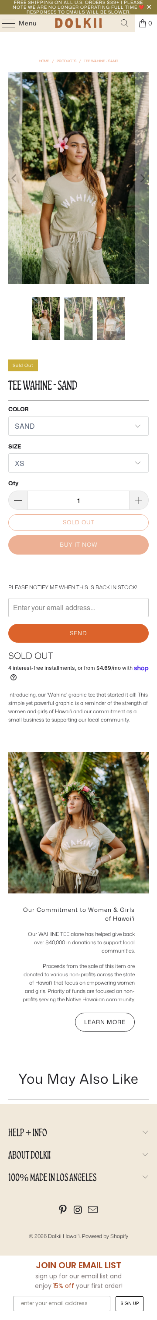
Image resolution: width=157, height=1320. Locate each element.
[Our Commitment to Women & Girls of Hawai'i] (78, 822)
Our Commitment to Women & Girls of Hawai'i (79, 914)
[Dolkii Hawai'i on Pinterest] (62, 1210)
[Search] (124, 23)
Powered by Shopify (105, 1236)
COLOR (18, 409)
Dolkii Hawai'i (64, 1236)
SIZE (14, 446)
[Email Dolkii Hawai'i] (93, 1210)
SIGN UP (129, 1303)
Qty (13, 483)
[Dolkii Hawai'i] (78, 23)
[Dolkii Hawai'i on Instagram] (78, 1210)
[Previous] (15, 178)
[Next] (142, 178)
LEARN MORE (105, 1022)
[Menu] (4, 23)
